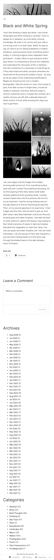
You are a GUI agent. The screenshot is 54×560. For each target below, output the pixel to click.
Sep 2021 (13, 470)
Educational (14, 526)
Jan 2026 (13, 357)
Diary (11, 523)
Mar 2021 (13, 490)
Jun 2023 (13, 402)
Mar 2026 (13, 351)
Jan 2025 (13, 360)
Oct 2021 (13, 467)
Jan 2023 (13, 419)
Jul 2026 (13, 338)
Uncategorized (15, 548)
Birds (11, 510)
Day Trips (13, 519)
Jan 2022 (13, 457)
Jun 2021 (13, 480)
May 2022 (13, 444)
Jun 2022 (13, 441)
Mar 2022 (13, 451)
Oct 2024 (13, 367)
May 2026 (13, 344)
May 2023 (13, 406)
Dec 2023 (13, 383)
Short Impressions (17, 545)
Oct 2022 (13, 428)
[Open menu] (4, 19)
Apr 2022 (13, 448)
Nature (12, 535)
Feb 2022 (13, 454)
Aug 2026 (13, 335)
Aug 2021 (13, 474)
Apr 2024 (13, 373)
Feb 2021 (13, 493)
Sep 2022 (13, 431)
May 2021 (13, 483)
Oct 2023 (13, 390)
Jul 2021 (13, 477)
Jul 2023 (13, 399)
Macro (12, 532)
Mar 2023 (13, 412)
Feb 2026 (13, 354)
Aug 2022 (13, 435)
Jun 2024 (13, 370)
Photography (15, 539)
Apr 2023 (13, 409)
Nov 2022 (13, 425)
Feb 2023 (13, 415)
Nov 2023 (13, 386)
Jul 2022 (13, 438)
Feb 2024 (13, 377)
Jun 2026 (13, 341)
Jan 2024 (13, 380)
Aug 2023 (13, 396)
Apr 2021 (13, 486)
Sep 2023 (13, 393)
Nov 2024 (13, 364)
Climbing (13, 516)
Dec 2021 (13, 461)
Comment (42, 309)
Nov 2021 (13, 464)
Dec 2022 (13, 422)
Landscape (14, 529)
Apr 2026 (13, 348)
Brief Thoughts (16, 513)
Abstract (13, 506)
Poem (12, 542)
